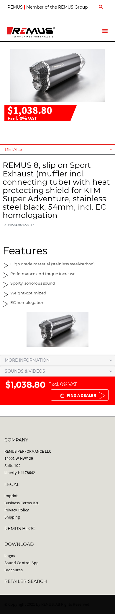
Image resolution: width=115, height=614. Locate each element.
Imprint (11, 495)
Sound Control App (21, 562)
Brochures (13, 569)
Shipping (12, 517)
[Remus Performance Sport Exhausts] (31, 32)
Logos (9, 555)
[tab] (57, 149)
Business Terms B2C (22, 502)
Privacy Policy (16, 510)
